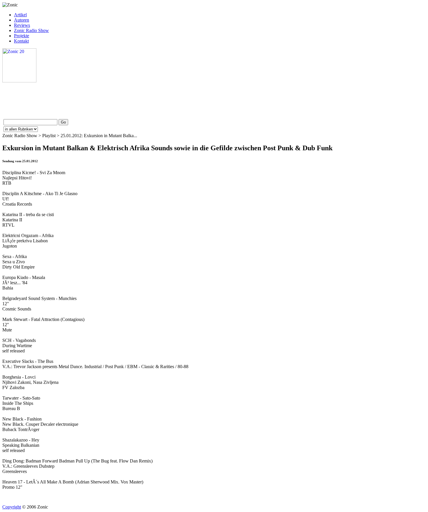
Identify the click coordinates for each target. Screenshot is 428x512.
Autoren (21, 19)
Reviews (22, 25)
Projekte (21, 35)
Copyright (11, 506)
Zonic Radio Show (31, 30)
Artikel (20, 14)
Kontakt (21, 40)
